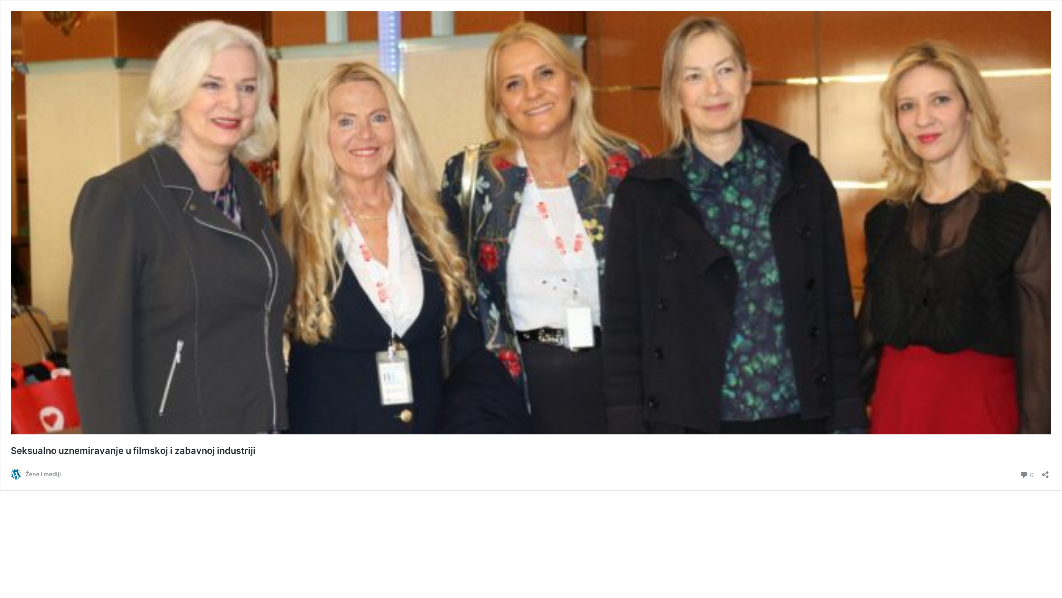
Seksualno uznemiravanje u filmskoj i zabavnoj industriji (133, 450)
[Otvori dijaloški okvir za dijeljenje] (1045, 472)
